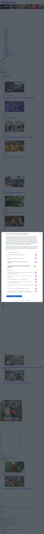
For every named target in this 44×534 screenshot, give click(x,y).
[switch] (35, 254)
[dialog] (22, 267)
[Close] (41, 234)
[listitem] (22, 252)
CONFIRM (14, 296)
